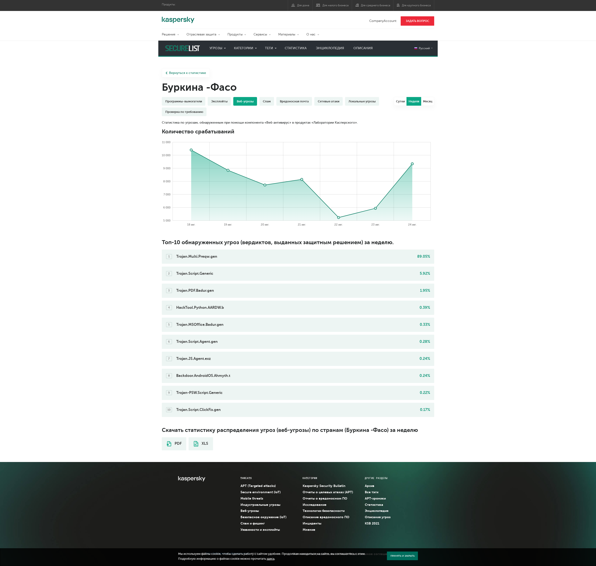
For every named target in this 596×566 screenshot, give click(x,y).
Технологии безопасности (324, 511)
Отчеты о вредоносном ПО (325, 498)
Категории (243, 48)
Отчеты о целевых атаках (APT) (328, 492)
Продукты (235, 34)
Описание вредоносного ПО (326, 517)
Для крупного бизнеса (416, 5)
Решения (168, 34)
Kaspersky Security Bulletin (324, 486)
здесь (270, 558)
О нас (310, 34)
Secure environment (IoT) (260, 492)
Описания (363, 48)
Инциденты (312, 523)
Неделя (414, 101)
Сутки (400, 101)
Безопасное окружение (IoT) (263, 517)
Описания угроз (377, 517)
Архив (369, 486)
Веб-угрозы (249, 511)
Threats (246, 478)
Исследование (314, 505)
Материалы (286, 34)
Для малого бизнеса (335, 5)
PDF (178, 443)
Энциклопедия (330, 48)
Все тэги (371, 492)
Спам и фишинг (252, 523)
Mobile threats (251, 498)
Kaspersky (178, 17)
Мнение (309, 529)
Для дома (303, 5)
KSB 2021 (372, 523)
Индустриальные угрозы (260, 505)
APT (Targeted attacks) (258, 486)
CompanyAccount (382, 21)
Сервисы (260, 34)
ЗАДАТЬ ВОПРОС (417, 21)
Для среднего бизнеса (375, 5)
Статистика (296, 48)
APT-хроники (375, 498)
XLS (204, 443)
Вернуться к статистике (187, 73)
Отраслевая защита (201, 34)
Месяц (427, 101)
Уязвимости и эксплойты (260, 529)
